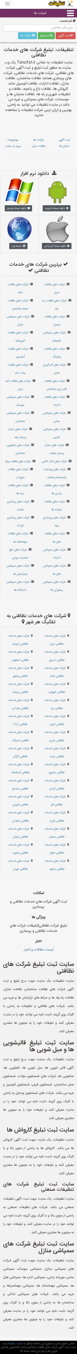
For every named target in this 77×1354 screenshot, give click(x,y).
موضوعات (12, 140)
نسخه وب (17, 246)
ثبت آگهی (64, 35)
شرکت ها (40, 13)
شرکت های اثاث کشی (54, 461)
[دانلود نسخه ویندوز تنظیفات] (19, 191)
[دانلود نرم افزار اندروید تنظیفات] (57, 191)
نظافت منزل (38, 146)
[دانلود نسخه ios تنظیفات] (58, 229)
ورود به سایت (13, 146)
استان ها (64, 146)
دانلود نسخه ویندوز (17, 208)
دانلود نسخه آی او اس (55, 246)
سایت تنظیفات (14, 1343)
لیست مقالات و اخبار (38, 950)
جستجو (45, 35)
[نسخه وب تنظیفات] (19, 229)
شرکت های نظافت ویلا (18, 461)
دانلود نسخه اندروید (55, 208)
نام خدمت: (65, 21)
